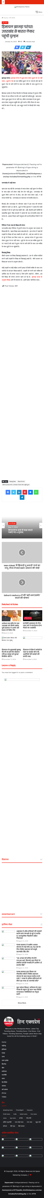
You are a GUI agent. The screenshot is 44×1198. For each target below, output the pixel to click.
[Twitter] (22, 47)
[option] (22, 525)
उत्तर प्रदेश (5, 1060)
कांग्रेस (21, 1118)
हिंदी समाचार (21, 1126)
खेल (3, 1068)
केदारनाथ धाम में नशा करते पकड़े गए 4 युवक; (20, 531)
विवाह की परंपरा (21, 481)
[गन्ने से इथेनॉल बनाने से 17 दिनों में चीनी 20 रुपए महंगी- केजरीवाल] (35, 1158)
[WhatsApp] (36, 492)
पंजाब (3, 1053)
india (15, 1114)
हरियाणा (4, 1049)
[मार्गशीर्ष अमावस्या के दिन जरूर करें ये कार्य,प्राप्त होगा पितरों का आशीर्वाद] (32, 615)
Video (4, 1097)
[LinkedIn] (27, 47)
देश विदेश (4, 1082)
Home (5, 18)
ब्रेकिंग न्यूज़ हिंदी (7, 1122)
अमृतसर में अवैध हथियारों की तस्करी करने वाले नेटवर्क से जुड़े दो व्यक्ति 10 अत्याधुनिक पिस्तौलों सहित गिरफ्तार (29, 934)
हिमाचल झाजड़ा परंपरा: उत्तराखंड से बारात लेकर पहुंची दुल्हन (16, 485)
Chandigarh (20, 1110)
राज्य (3, 1057)
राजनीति (4, 1075)
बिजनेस (4, 1064)
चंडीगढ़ (4, 1046)
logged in (14, 672)
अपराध (4, 1086)
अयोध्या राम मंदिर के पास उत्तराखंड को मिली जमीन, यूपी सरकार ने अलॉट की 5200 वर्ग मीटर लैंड (10, 626)
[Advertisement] (22, 136)
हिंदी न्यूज (12, 1126)
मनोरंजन (4, 1071)
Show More (22, 1003)
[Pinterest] (25, 492)
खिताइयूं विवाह (13, 481)
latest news (23, 1114)
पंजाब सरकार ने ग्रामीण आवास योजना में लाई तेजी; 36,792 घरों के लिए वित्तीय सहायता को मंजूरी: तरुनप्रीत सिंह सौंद (28, 948)
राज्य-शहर (29, 1122)
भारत (3, 1078)
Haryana (30, 1110)
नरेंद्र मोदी (28, 1118)
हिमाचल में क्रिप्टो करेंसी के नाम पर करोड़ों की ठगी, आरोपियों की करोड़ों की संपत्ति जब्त (32, 653)
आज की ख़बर (12, 523)
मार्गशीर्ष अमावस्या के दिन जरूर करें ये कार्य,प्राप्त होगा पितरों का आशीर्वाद (32, 625)
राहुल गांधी (38, 1122)
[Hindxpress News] (22, 7)
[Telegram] (22, 497)
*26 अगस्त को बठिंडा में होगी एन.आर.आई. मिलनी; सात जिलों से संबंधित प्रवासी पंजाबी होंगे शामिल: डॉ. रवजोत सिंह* (29, 961)
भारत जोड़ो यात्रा (19, 1122)
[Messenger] (30, 492)
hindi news (6, 1114)
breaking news (8, 1110)
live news (34, 1114)
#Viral (4, 1093)
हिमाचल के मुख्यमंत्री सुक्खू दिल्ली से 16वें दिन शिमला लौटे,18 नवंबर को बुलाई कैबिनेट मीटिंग (11, 653)
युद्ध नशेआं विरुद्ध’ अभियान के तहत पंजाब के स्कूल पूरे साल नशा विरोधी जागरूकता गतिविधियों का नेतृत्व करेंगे (28, 990)
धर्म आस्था (12, 18)
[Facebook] (16, 47)
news (5, 1118)
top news (13, 1118)
